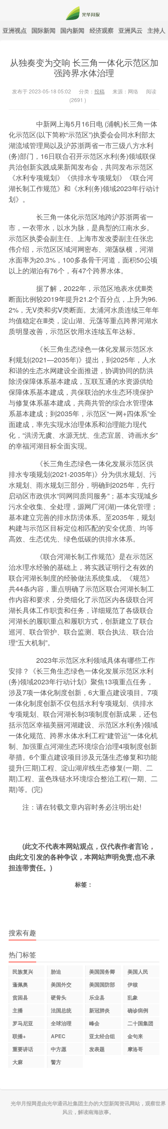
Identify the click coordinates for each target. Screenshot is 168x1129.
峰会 (94, 1023)
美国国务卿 (102, 971)
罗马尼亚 (22, 1023)
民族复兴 (22, 971)
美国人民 (138, 971)
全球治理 (61, 1023)
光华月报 (84, 10)
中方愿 (58, 1049)
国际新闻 (43, 30)
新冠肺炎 (99, 1010)
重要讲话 (22, 1049)
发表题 (97, 1049)
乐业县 (97, 997)
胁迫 (56, 971)
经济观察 (102, 30)
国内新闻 (72, 30)
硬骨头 (58, 997)
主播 (17, 1010)
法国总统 (61, 1010)
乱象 (133, 997)
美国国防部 (102, 984)
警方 (56, 1062)
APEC (58, 1036)
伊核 (133, 984)
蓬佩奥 (20, 984)
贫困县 (20, 997)
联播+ (19, 1036)
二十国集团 (140, 1023)
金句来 (135, 1036)
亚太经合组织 (102, 1037)
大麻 (17, 1062)
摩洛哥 (135, 1049)
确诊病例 (138, 1010)
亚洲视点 (15, 30)
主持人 (156, 30)
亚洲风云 (130, 30)
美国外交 (61, 984)
